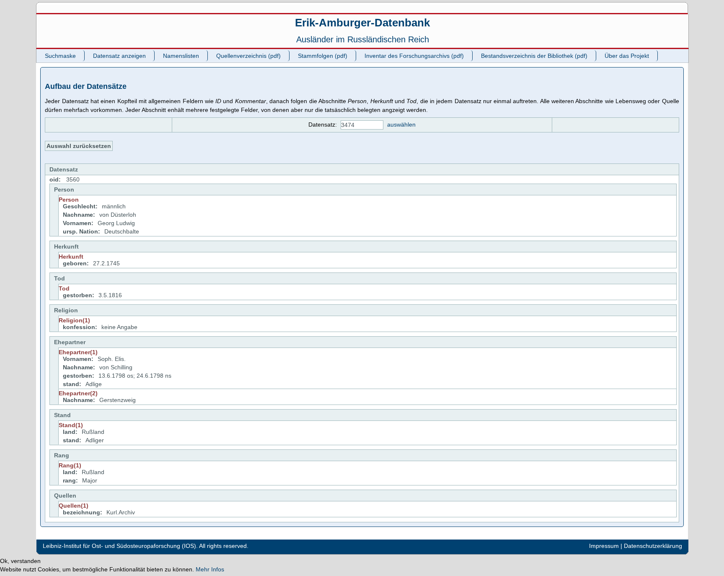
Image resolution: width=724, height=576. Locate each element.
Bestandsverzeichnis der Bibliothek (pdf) (534, 55)
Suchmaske (60, 55)
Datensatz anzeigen (119, 55)
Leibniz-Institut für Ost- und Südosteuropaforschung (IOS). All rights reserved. (145, 545)
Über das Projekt (627, 55)
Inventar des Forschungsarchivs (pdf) (414, 55)
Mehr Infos (210, 569)
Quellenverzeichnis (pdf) (248, 55)
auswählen (401, 124)
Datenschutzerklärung (653, 545)
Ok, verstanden (20, 561)
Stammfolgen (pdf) (322, 55)
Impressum (604, 545)
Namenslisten (181, 55)
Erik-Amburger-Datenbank (362, 22)
